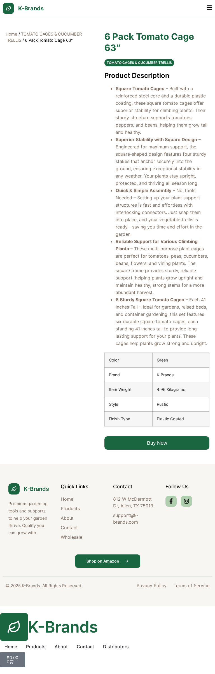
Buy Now (157, 443)
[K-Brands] (8, 8)
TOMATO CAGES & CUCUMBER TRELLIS (139, 62)
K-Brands (31, 8)
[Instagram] (186, 501)
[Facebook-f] (171, 501)
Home (11, 34)
